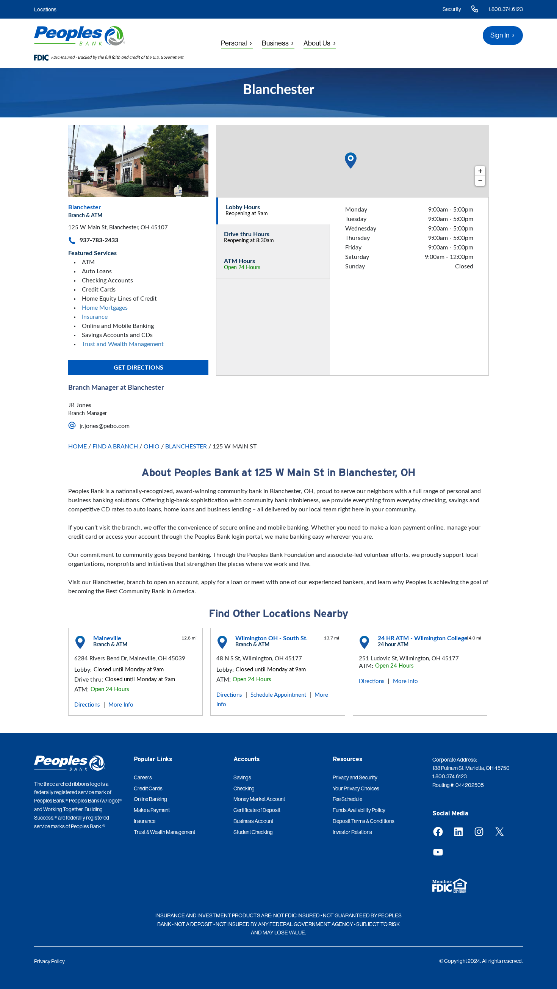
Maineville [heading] (107, 638)
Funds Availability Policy (359, 810)
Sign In (500, 35)
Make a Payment (152, 810)
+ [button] (480, 171)
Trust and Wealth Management (123, 344)
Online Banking (150, 799)
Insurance (95, 317)
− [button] (480, 181)
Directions (87, 705)
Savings (242, 777)
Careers (143, 777)
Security (452, 9)
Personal (234, 43)
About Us (317, 43)
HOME (77, 447)
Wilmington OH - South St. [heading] (271, 638)
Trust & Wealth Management (164, 832)
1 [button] (350, 153)
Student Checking (253, 832)
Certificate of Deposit (256, 810)
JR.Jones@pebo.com (105, 426)
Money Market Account (259, 799)
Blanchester (84, 207)
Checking (244, 788)
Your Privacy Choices (356, 788)
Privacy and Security (355, 777)
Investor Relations (352, 832)
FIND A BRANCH (115, 447)
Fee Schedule (347, 799)
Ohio (152, 447)
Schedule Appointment (278, 695)
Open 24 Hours (242, 267)
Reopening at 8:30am (249, 240)
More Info (120, 705)
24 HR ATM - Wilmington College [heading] (423, 638)
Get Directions (138, 368)
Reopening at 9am (246, 213)
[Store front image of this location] (138, 161)
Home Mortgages (105, 308)
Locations (45, 9)
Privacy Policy (49, 961)
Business (275, 43)
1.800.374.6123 (505, 9)
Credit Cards (148, 788)
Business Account (253, 821)
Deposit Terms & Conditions (363, 821)
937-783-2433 (99, 240)
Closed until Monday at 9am (129, 669)
